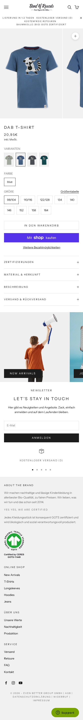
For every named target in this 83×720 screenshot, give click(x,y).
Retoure (9, 658)
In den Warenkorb (41, 225)
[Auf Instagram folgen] (13, 683)
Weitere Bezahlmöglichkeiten (41, 247)
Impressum (41, 700)
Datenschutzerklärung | (33, 696)
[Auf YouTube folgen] (21, 683)
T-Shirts (9, 581)
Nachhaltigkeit (13, 627)
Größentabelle (70, 191)
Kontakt (9, 672)
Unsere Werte (13, 620)
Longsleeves (12, 588)
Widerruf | (61, 696)
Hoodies (9, 595)
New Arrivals (23, 373)
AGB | (69, 693)
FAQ (6, 665)
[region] (41, 456)
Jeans (7, 601)
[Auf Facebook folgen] (6, 683)
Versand (9, 652)
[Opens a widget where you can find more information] (65, 713)
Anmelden (41, 437)
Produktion (11, 633)
